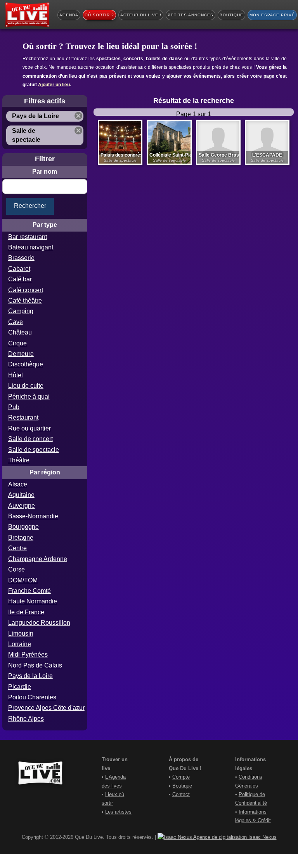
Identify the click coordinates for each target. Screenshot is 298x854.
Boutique (182, 786)
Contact (181, 794)
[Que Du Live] (27, 14)
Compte (181, 777)
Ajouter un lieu (54, 84)
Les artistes (118, 812)
